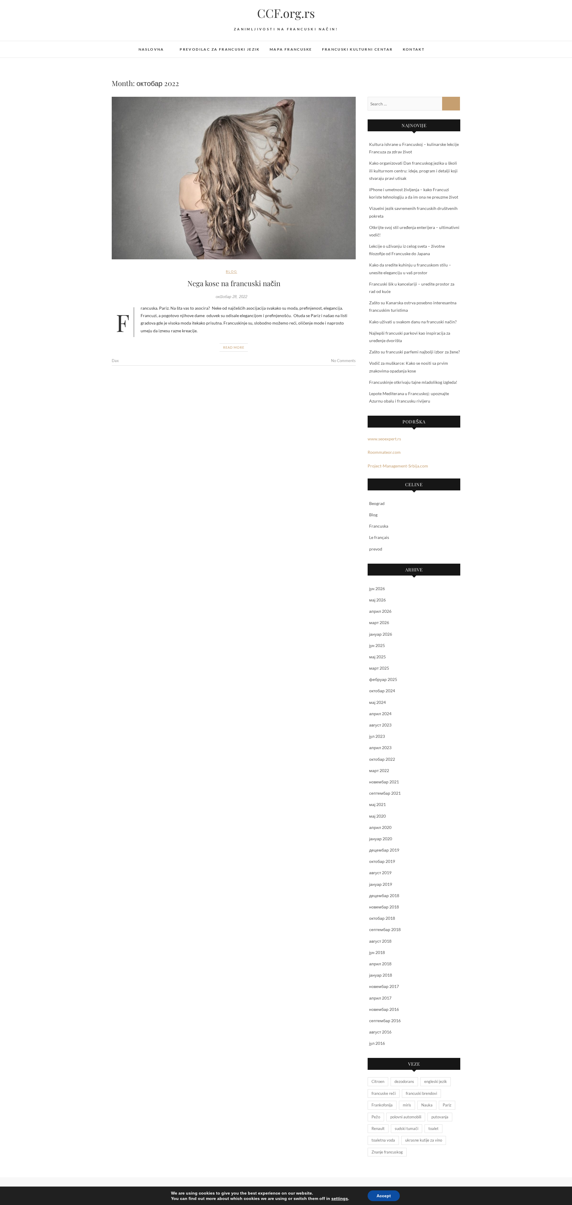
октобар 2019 (382, 861)
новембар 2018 (384, 906)
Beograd (377, 503)
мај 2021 (377, 804)
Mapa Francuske (291, 49)
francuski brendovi (421, 1093)
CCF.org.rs (286, 13)
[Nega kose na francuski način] (234, 178)
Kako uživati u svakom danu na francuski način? (413, 321)
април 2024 (380, 713)
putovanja (439, 1116)
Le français (379, 537)
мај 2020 (377, 816)
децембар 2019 (384, 849)
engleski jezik (435, 1081)
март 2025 (379, 668)
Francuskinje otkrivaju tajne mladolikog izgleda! (413, 382)
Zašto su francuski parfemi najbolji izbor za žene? (414, 351)
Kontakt (414, 49)
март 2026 (379, 622)
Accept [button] (384, 1195)
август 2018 (380, 941)
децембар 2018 (384, 895)
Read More (233, 347)
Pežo (376, 1116)
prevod (375, 548)
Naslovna (151, 49)
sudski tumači (406, 1128)
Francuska (378, 526)
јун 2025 (377, 645)
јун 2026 (377, 588)
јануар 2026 (380, 634)
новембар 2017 (384, 986)
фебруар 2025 (383, 679)
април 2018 (380, 963)
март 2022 (379, 770)
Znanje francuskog (387, 1152)
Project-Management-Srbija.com (398, 465)
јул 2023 (377, 736)
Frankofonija (382, 1105)
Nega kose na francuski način (233, 283)
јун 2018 (377, 952)
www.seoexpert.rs (384, 438)
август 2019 (380, 872)
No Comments (343, 360)
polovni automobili (405, 1116)
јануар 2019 (380, 884)
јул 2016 (377, 1043)
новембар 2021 (384, 781)
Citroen (378, 1081)
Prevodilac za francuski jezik (220, 49)
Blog (231, 271)
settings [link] (339, 1198)
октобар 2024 (382, 690)
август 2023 (380, 724)
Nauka (427, 1105)
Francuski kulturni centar (357, 49)
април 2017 (380, 997)
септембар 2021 (385, 793)
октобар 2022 (382, 759)
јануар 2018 (380, 975)
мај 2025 (377, 656)
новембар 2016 (384, 1009)
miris (407, 1105)
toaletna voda (383, 1140)
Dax (115, 360)
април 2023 (380, 747)
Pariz (447, 1105)
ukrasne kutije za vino (423, 1140)
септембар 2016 (385, 1020)
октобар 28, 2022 (231, 296)
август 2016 (380, 1031)
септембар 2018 (385, 929)
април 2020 (380, 827)
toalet (433, 1128)
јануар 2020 (380, 838)
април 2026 (380, 611)
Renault (378, 1128)
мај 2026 (377, 599)
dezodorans (404, 1081)
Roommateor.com (384, 452)
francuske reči (384, 1093)
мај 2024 (377, 702)
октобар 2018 (382, 918)
